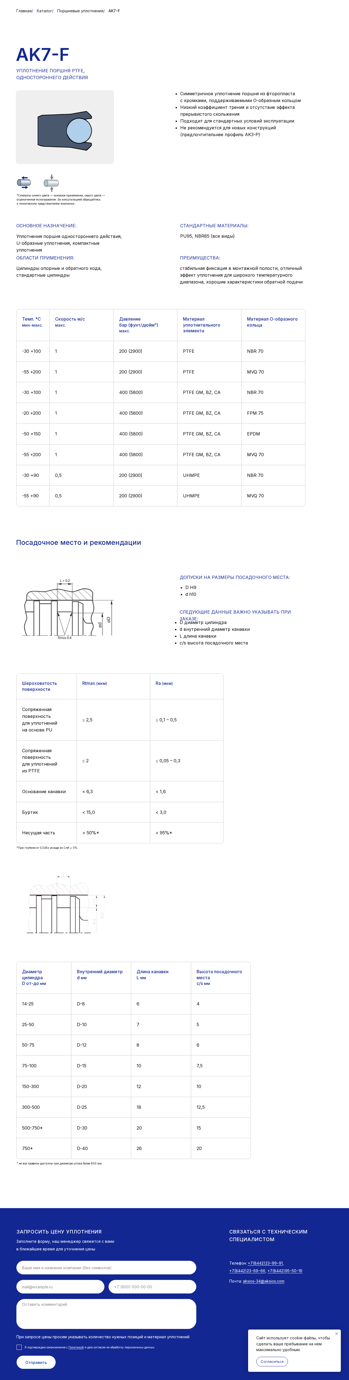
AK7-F (114, 10)
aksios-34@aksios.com (263, 1281)
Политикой (76, 1347)
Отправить (36, 1362)
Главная (24, 10)
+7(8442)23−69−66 (247, 1270)
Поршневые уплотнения (80, 10)
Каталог (44, 10)
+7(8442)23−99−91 (265, 1263)
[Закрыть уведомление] (336, 1333)
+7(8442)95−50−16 (284, 1270)
